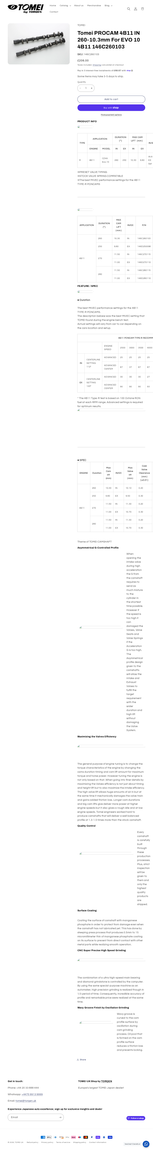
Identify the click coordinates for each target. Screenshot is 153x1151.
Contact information (97, 1142)
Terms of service (63, 1142)
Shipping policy (79, 1142)
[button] (65, 5)
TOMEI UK (19, 1142)
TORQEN (106, 1081)
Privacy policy (47, 1142)
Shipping (97, 65)
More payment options (111, 115)
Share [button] (83, 1060)
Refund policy (32, 1142)
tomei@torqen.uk (26, 1101)
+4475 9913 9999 (32, 1094)
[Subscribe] (60, 1117)
